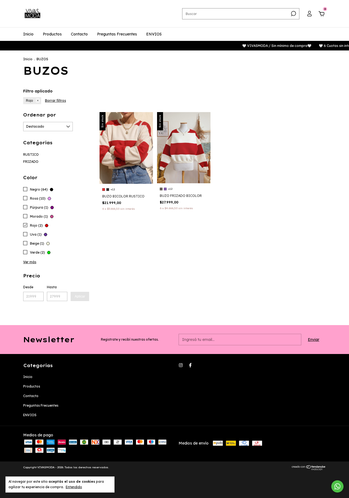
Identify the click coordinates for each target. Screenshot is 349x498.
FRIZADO (30, 162)
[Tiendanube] (309, 468)
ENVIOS (154, 34)
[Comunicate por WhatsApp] (337, 486)
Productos (52, 34)
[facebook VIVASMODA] (190, 365)
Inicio (28, 34)
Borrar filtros (55, 100)
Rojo (29, 101)
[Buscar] (293, 13)
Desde (28, 287)
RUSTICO (31, 154)
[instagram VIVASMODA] (181, 365)
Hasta (52, 287)
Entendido (74, 487)
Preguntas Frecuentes (117, 34)
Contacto (79, 34)
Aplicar (80, 296)
